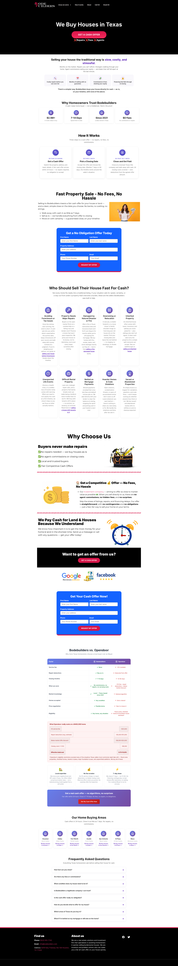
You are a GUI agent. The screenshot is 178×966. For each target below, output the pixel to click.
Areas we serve (63, 5)
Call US (97, 5)
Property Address (67, 246)
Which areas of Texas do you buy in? (67, 912)
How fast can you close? (63, 870)
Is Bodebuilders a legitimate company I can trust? (72, 891)
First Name (64, 237)
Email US (106, 5)
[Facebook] (123, 937)
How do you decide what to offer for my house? (71, 905)
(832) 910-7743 (46, 940)
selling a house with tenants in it (69, 410)
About (89, 5)
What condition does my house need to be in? (71, 884)
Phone (62, 254)
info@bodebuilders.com (48, 944)
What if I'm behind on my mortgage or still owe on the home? (76, 918)
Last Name (93, 237)
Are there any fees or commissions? (67, 877)
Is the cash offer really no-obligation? (68, 898)
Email (91, 254)
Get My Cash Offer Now (89, 801)
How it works (79, 5)
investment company (94, 492)
